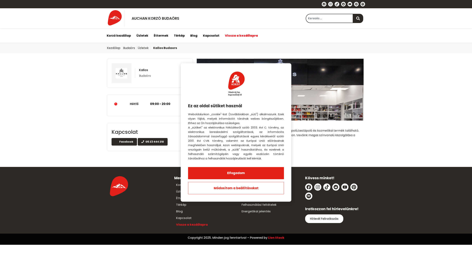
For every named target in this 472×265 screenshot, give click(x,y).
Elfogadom (236, 173)
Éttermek (161, 35)
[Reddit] (343, 4)
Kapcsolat (211, 35)
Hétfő (150, 104)
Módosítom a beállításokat (236, 188)
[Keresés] (358, 18)
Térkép (179, 35)
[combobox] (329, 18)
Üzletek (142, 35)
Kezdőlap (113, 48)
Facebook (126, 142)
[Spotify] (362, 4)
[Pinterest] (356, 4)
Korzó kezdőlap (119, 35)
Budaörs (129, 48)
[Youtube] (350, 4)
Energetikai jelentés (256, 211)
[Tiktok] (337, 4)
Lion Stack (276, 238)
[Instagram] (330, 4)
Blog (193, 35)
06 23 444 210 (154, 142)
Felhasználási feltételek (259, 205)
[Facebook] (324, 4)
